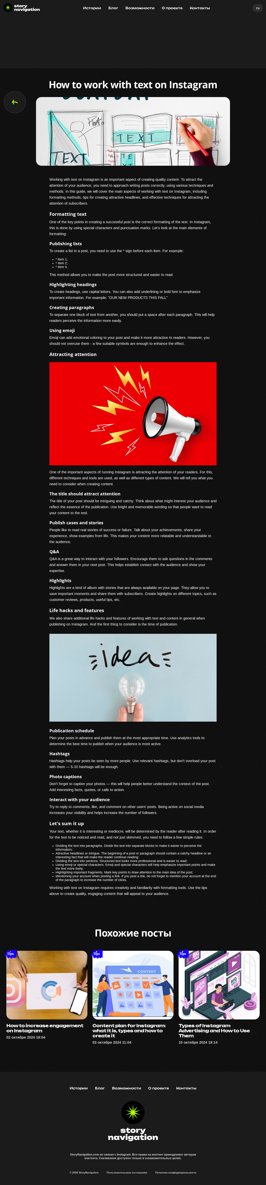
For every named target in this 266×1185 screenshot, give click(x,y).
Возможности (140, 8)
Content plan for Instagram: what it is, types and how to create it (129, 1030)
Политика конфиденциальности (175, 1172)
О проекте (172, 8)
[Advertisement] (133, 43)
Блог (113, 8)
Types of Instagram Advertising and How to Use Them (214, 1030)
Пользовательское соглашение (127, 1172)
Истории (92, 8)
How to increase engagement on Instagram (44, 1028)
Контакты (200, 8)
